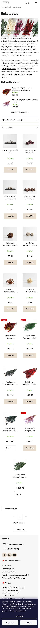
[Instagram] (9, 555)
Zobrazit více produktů (19, 112)
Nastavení (19, 616)
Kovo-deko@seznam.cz (15, 544)
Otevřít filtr (8, 128)
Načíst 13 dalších (10, 509)
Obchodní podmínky (9, 572)
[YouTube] (14, 555)
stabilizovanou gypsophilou (20, 66)
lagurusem (34, 66)
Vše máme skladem (8, 596)
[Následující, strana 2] (20, 516)
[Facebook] (4, 555)
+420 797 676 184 (13, 549)
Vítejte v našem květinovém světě (14, 588)
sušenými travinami (9, 69)
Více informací (21, 611)
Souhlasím (28, 623)
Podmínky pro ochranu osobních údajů (15, 575)
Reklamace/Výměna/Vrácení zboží (14, 578)
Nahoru (21, 529)
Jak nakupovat (7, 565)
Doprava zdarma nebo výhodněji (13, 598)
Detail (8, 448)
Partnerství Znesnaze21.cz (11, 590)
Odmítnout (10, 623)
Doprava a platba (8, 569)
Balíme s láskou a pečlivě (10, 593)
